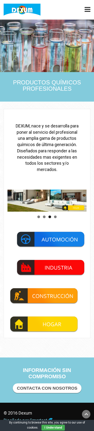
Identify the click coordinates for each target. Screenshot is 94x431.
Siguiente (80, 199)
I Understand (53, 427)
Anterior (13, 199)
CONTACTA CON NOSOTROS (47, 388)
